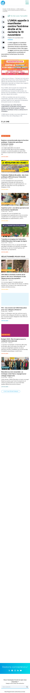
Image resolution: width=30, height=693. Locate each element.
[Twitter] (9, 670)
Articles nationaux (11, 8)
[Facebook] (12, 670)
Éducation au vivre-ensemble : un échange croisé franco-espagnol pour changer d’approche (13, 374)
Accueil (4, 8)
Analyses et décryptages (8, 170)
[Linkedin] (18, 670)
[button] (3, 17)
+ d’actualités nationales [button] (10, 391)
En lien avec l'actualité (19, 16)
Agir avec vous (6, 136)
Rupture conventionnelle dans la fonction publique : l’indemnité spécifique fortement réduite (14, 142)
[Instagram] (15, 670)
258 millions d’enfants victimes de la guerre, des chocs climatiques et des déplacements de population (13, 276)
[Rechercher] (27, 687)
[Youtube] (21, 670)
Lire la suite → (5, 156)
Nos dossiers (5, 367)
